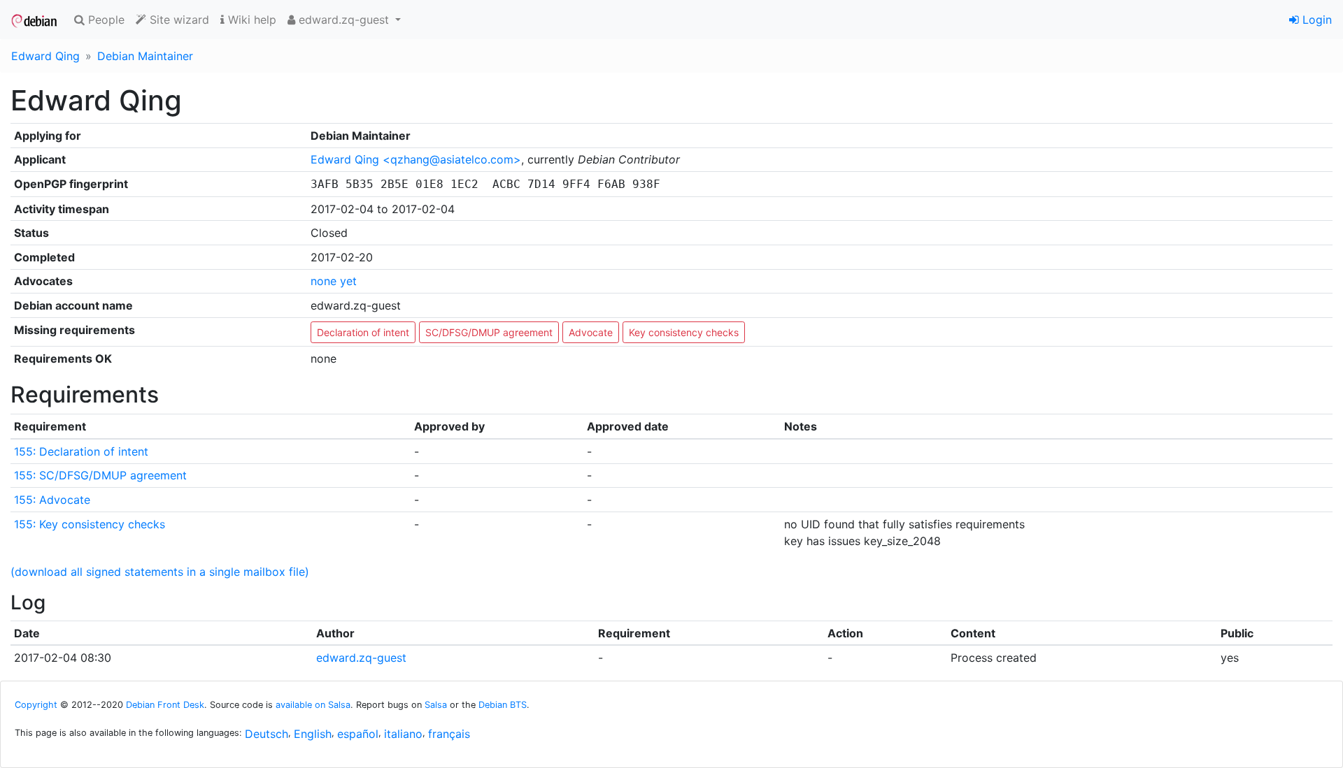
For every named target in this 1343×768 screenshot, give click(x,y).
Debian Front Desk (165, 705)
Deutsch (266, 734)
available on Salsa (313, 705)
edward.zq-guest (361, 658)
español (357, 734)
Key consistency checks (684, 332)
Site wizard (177, 20)
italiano (403, 734)
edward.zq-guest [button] (343, 20)
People (105, 20)
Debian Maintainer (145, 56)
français (449, 734)
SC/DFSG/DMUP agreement (489, 332)
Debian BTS (502, 705)
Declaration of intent (363, 332)
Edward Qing (45, 56)
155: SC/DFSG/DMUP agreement (100, 475)
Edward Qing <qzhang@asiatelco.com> (416, 159)
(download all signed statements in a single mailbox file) (159, 572)
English (313, 734)
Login (1315, 20)
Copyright (36, 705)
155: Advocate (52, 500)
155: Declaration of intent (81, 451)
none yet (334, 281)
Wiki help (250, 20)
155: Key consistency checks (89, 524)
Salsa (436, 705)
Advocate (591, 332)
